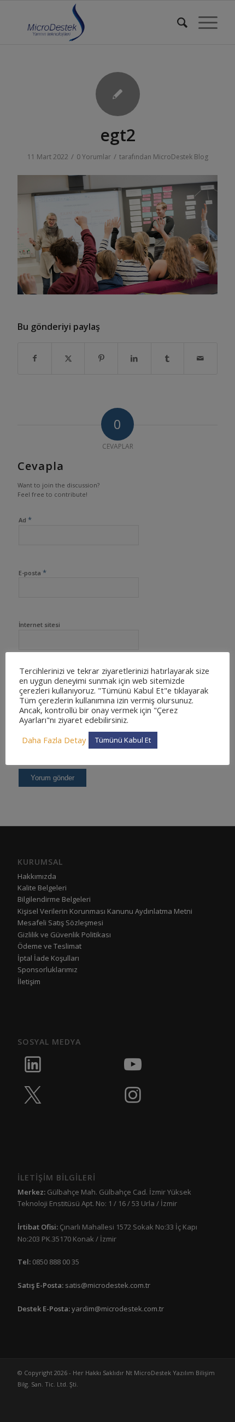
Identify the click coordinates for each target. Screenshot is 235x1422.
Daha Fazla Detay (54, 740)
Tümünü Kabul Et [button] (123, 740)
